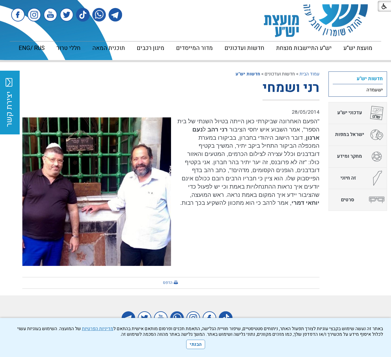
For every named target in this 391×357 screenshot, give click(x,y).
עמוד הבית (309, 74)
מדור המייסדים (194, 48)
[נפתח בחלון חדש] (115, 15)
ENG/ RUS (32, 48)
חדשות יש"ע (247, 74)
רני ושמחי (291, 87)
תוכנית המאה (108, 48)
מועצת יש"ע (357, 48)
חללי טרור (68, 48)
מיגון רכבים (150, 48)
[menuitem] (358, 48)
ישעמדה (375, 90)
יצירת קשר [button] (9, 109)
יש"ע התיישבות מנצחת (304, 48)
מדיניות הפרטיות (97, 328)
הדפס (167, 283)
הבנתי (196, 344)
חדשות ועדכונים (244, 48)
